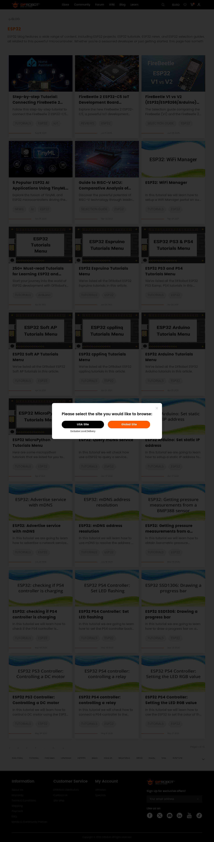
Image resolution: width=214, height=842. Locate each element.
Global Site (129, 424)
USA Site (83, 424)
